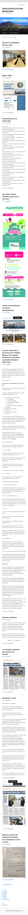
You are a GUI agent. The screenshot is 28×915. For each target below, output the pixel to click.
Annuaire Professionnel (14, 32)
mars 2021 (4, 898)
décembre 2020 (5, 899)
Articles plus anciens (7, 884)
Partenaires (4, 32)
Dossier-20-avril (4, 781)
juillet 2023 (4, 893)
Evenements (5, 29)
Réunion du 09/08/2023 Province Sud (10, 43)
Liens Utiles (17, 29)
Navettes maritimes (9, 617)
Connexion (4, 905)
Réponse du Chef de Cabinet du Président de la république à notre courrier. (11, 838)
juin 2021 (4, 894)
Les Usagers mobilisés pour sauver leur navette (10, 651)
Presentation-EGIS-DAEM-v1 (7, 317)
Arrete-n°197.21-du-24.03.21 (7, 784)
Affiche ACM (6, 75)
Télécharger (17, 318)
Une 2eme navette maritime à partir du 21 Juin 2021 (10, 196)
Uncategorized (10, 69)
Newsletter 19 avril (9, 698)
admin (14, 37)
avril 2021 (4, 896)
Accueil (11, 29)
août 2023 (4, 891)
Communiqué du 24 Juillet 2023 (9, 119)
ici (13, 640)
